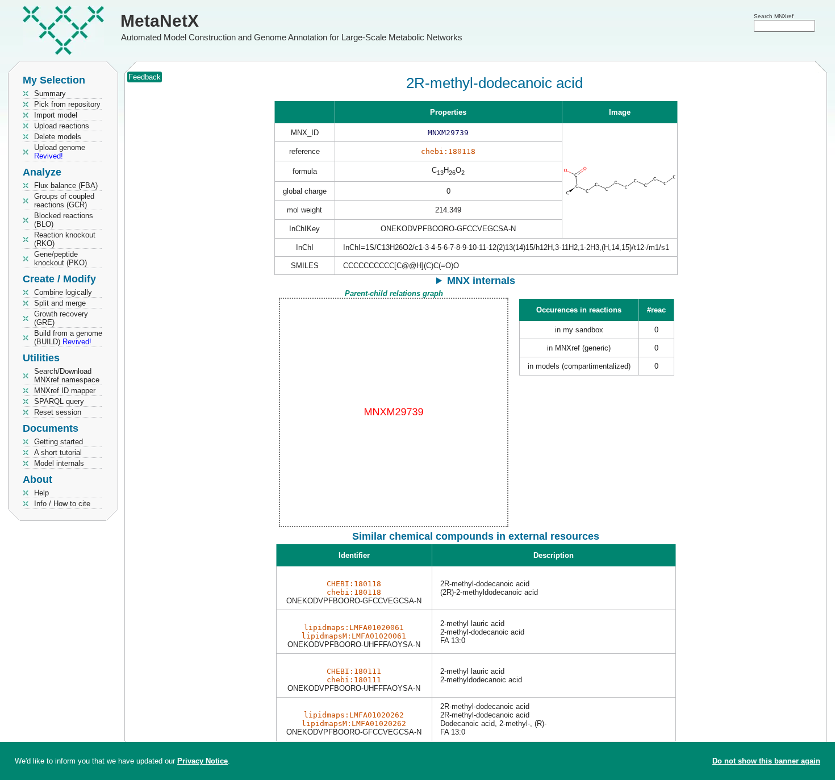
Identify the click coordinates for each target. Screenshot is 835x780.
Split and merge (60, 303)
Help (41, 493)
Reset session (57, 412)
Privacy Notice (202, 761)
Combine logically (63, 292)
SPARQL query (59, 401)
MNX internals (481, 280)
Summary (50, 93)
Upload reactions (61, 126)
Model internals (59, 463)
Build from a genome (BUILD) (68, 337)
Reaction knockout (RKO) (64, 239)
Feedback (144, 77)
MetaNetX (159, 20)
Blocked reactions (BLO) (63, 219)
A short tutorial (58, 452)
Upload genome (59, 151)
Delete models (57, 136)
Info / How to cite (62, 503)
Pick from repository (67, 104)
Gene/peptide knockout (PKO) (60, 258)
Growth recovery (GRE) (61, 318)
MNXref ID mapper (64, 390)
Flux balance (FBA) (66, 185)
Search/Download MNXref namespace (66, 375)
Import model (55, 115)
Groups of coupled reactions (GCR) (64, 200)
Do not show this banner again (766, 761)
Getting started (58, 441)
